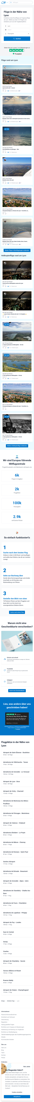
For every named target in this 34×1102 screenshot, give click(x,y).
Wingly (3, 1001)
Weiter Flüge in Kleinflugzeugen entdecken (17, 250)
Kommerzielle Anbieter (7, 1039)
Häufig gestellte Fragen (7, 1024)
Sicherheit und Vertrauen (8, 1017)
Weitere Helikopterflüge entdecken (17, 446)
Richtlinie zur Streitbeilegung (9, 1032)
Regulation (4, 1022)
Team (2, 1052)
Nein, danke (26, 1066)
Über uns (3, 1047)
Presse (3, 1057)
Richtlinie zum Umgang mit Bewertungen (12, 1027)
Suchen (18, 39)
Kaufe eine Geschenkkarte (17, 690)
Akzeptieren (17, 1096)
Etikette (3, 1037)
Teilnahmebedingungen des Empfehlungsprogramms (16, 1034)
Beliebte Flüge (11, 1001)
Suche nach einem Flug (17, 612)
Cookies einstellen (17, 1092)
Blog (2, 1050)
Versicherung (5, 1019)
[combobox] (21, 2)
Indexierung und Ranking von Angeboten (12, 1029)
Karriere (3, 1055)
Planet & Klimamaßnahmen (9, 1014)
